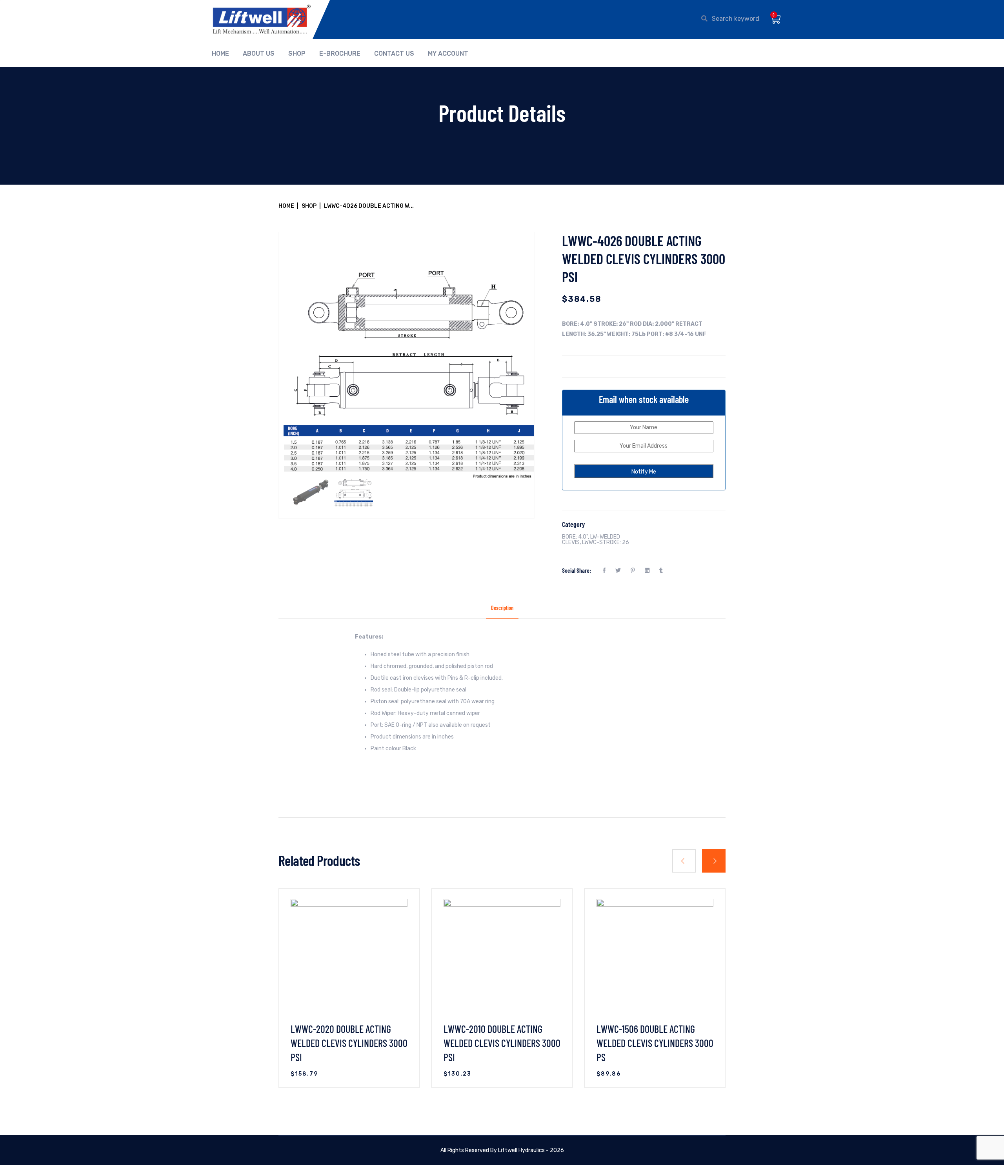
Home (220, 53)
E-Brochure (339, 53)
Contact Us (394, 53)
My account (448, 53)
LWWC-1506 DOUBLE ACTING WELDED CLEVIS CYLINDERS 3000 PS (655, 1043)
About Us (259, 53)
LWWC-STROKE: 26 (605, 542)
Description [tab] (502, 608)
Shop (297, 53)
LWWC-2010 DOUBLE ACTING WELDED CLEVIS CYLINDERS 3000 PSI (502, 1043)
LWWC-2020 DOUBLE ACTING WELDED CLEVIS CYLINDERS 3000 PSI (349, 1043)
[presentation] (684, 861)
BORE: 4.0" (575, 537)
